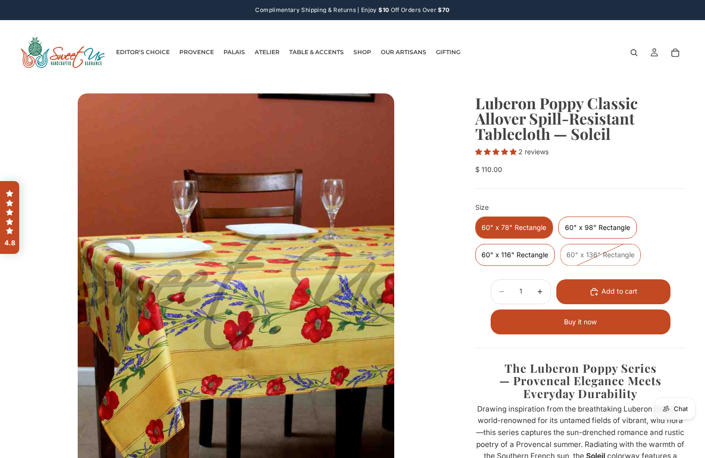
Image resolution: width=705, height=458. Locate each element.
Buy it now (580, 322)
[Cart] (675, 52)
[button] (496, 152)
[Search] (634, 52)
